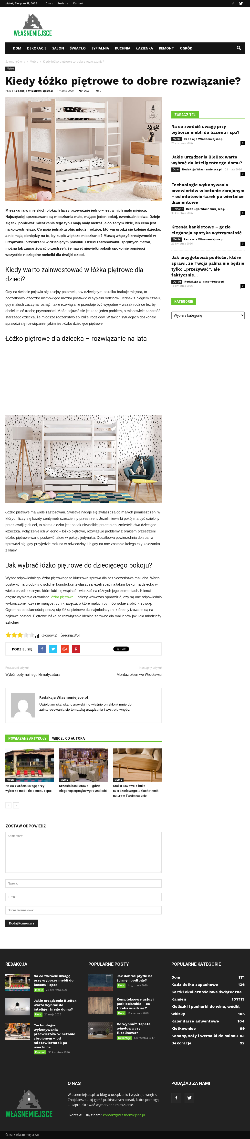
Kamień (178, 999)
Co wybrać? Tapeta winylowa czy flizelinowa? (133, 1028)
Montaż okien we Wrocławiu (139, 674)
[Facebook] (233, 3)
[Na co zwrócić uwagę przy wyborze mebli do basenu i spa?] (29, 765)
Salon (58, 48)
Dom (17, 48)
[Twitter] (241, 3)
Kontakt (78, 3)
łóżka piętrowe (62, 597)
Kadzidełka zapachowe (194, 984)
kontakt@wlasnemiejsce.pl (124, 1115)
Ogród (186, 48)
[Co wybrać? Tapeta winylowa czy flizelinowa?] (100, 1030)
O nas (49, 3)
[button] (239, 48)
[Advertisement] (156, 24)
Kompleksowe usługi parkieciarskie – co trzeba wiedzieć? (135, 1003)
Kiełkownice (183, 1028)
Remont (166, 48)
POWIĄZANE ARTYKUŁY (27, 738)
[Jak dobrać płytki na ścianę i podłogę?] (100, 982)
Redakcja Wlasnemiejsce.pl (33, 90)
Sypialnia (100, 48)
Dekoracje (36, 48)
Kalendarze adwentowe (195, 1021)
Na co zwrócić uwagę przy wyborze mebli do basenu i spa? (53, 980)
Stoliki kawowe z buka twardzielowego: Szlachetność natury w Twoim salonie (135, 790)
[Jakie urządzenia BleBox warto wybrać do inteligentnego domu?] (17, 1006)
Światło (78, 48)
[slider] (20, 635)
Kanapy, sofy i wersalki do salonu (204, 1035)
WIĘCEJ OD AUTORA (68, 738)
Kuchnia (122, 48)
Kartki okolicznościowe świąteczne (206, 992)
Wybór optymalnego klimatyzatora (32, 674)
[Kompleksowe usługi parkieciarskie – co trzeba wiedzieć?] (100, 1005)
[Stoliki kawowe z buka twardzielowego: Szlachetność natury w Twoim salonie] (137, 765)
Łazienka (144, 48)
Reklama (63, 3)
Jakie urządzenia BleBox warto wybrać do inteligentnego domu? (55, 1005)
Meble (10, 68)
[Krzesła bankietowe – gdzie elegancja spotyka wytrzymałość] (83, 765)
